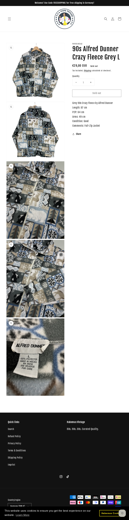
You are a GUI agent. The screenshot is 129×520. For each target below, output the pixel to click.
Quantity (75, 76)
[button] (9, 18)
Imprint (11, 464)
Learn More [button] (22, 515)
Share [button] (78, 134)
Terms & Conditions (17, 450)
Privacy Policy (14, 443)
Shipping (87, 70)
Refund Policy (14, 436)
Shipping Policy (15, 457)
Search (11, 429)
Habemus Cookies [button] (111, 513)
